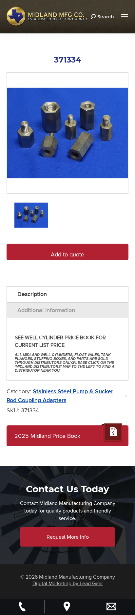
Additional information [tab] (46, 310)
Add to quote (67, 254)
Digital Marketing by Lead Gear (67, 583)
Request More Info (68, 537)
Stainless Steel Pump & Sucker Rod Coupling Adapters (60, 395)
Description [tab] (32, 294)
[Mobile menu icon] (124, 17)
